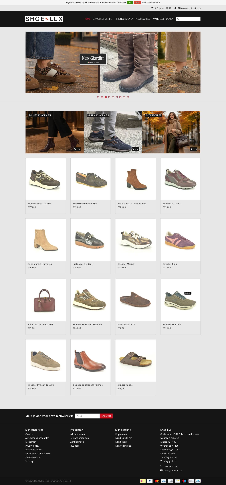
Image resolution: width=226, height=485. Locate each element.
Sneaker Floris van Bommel (87, 324)
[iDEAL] (142, 480)
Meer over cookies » (151, 3)
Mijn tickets (121, 441)
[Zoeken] (178, 18)
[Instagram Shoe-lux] (198, 416)
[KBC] (197, 480)
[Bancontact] (177, 480)
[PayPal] (149, 480)
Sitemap (29, 461)
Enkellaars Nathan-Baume (132, 203)
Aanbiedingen (77, 441)
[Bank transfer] (170, 480)
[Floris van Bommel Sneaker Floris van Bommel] (90, 300)
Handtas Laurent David (40, 324)
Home (87, 18)
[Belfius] (190, 480)
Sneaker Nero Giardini (39, 203)
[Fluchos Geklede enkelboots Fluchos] (90, 360)
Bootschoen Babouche (85, 203)
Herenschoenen (124, 18)
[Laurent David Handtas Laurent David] (45, 300)
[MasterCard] (156, 480)
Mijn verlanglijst (123, 445)
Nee (137, 3)
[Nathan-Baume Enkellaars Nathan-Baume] (135, 179)
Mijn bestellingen (123, 437)
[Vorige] (31, 63)
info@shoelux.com (174, 470)
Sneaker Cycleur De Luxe (41, 384)
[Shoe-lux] (46, 19)
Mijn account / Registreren (189, 8)
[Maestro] (183, 480)
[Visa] (163, 480)
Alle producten (77, 434)
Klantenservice (32, 457)
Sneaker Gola (170, 263)
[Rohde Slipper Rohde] (135, 360)
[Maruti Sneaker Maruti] (135, 239)
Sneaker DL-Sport (172, 203)
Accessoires (143, 18)
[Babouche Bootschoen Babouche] (90, 179)
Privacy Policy (32, 445)
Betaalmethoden (33, 449)
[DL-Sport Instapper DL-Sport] (90, 239)
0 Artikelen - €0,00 (163, 8)
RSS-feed (74, 445)
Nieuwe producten (79, 437)
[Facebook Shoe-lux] (192, 416)
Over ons (29, 434)
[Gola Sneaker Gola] (180, 239)
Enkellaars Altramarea (40, 263)
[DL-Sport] (113, 62)
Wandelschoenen (163, 18)
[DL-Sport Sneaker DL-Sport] (180, 179)
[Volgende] (194, 63)
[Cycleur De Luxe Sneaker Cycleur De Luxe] (45, 360)
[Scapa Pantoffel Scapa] (135, 300)
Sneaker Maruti (126, 263)
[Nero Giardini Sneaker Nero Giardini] (45, 179)
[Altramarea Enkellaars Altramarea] (45, 239)
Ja (130, 3)
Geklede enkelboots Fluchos (88, 384)
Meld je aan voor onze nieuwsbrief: (49, 416)
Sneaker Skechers (172, 324)
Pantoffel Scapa (126, 324)
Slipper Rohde (125, 384)
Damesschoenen (102, 18)
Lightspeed (66, 481)
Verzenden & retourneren (38, 453)
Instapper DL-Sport (83, 263)
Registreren (121, 434)
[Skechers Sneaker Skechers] (180, 300)
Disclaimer (30, 441)
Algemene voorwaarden (37, 437)
